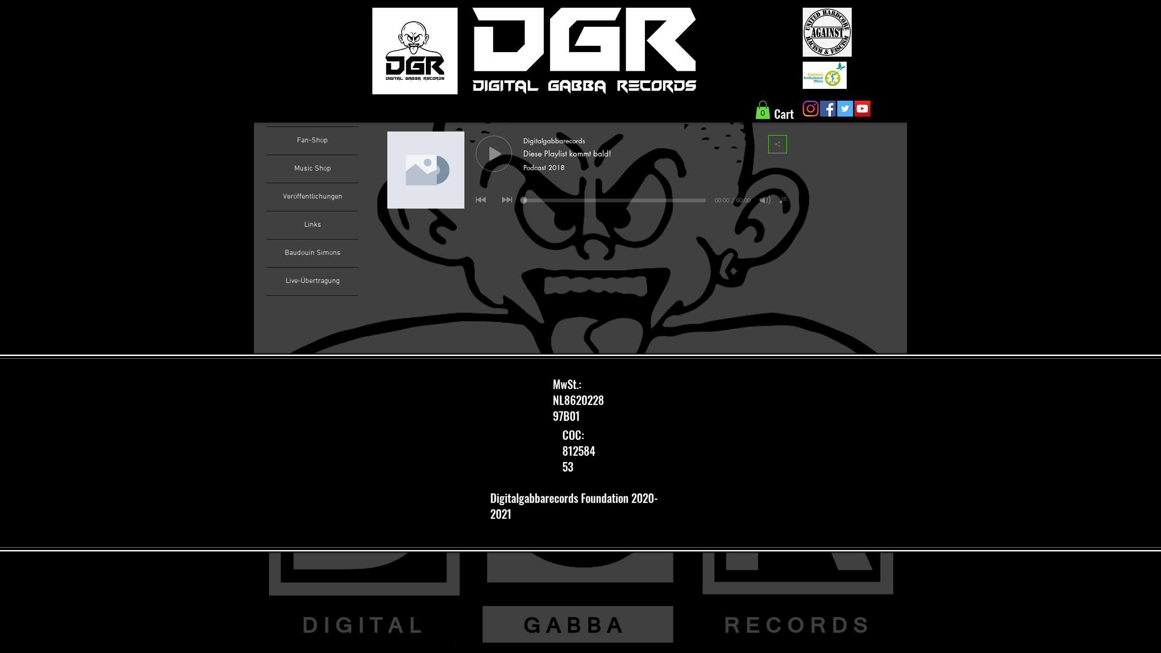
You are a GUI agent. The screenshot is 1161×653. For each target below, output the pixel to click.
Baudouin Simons (313, 253)
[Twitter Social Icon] (845, 109)
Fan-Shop (312, 140)
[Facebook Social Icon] (828, 109)
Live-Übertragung (313, 281)
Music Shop (312, 168)
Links (312, 224)
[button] (763, 110)
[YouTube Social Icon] (862, 109)
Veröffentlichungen (312, 196)
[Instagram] (811, 109)
